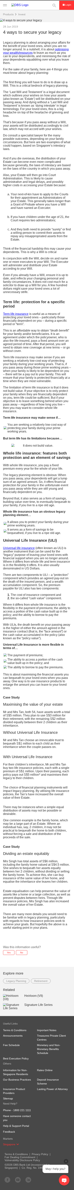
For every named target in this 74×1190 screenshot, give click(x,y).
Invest (21, 14)
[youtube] (18, 1179)
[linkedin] (28, 1179)
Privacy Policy (40, 1154)
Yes (9, 952)
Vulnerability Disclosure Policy (22, 1160)
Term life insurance (15, 313)
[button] (17, 1144)
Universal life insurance (19, 548)
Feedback (9, 1131)
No (21, 952)
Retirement (40, 980)
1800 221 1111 (22, 1110)
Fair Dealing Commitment (20, 1157)
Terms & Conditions (16, 1154)
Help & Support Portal (16, 1125)
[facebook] (7, 1179)
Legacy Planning (16, 980)
